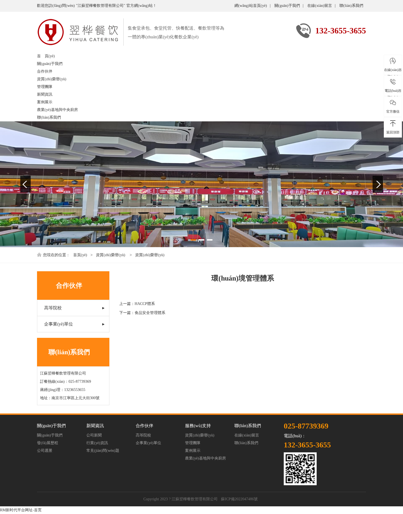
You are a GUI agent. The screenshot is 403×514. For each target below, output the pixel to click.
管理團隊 (44, 87)
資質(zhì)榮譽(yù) (51, 79)
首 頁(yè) (46, 56)
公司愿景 (44, 451)
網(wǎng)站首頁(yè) (250, 6)
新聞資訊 (44, 94)
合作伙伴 (44, 71)
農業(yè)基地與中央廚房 (57, 110)
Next (378, 184)
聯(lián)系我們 (351, 6)
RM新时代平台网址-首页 (21, 510)
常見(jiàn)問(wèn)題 (102, 451)
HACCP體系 (145, 304)
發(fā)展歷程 (47, 443)
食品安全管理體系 (150, 313)
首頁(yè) (80, 255)
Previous (25, 184)
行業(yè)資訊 (97, 443)
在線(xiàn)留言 (319, 6)
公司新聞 (94, 435)
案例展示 (44, 102)
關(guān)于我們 (287, 6)
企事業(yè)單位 (58, 324)
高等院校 (53, 307)
